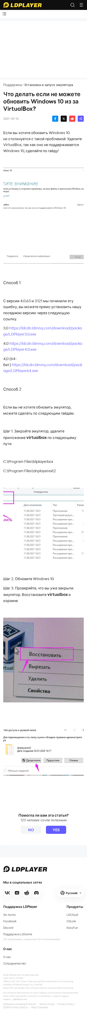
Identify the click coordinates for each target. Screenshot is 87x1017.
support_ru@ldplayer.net (15, 999)
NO (31, 829)
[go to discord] (36, 893)
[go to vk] (7, 893)
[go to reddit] (27, 893)
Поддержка (12, 85)
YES (56, 829)
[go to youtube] (17, 893)
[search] (72, 4)
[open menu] (81, 4)
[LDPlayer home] (22, 5)
